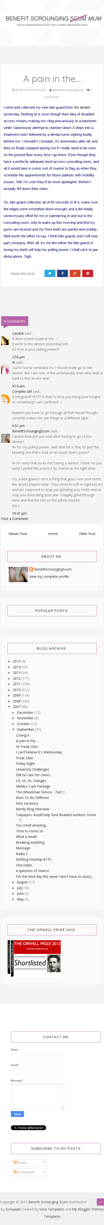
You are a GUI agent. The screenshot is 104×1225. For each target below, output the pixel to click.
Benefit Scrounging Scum (48, 1202)
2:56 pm (18, 357)
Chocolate (24, 865)
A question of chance (32, 870)
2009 (17, 695)
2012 (17, 678)
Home (53, 533)
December (25, 712)
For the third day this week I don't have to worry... (54, 876)
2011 (17, 684)
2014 (17, 667)
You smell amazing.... (32, 825)
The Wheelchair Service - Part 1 (40, 792)
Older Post (87, 533)
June (21, 893)
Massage (23, 848)
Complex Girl (22, 391)
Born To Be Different (32, 797)
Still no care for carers (33, 775)
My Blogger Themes (88, 1209)
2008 (17, 701)
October (24, 723)
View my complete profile (49, 576)
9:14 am (18, 386)
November (26, 718)
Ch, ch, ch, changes (31, 780)
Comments (25, 1172)
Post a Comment (14, 518)
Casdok (18, 333)
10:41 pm (19, 513)
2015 (17, 661)
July (20, 888)
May (21, 899)
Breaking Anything (30, 842)
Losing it (22, 735)
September (26, 729)
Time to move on (29, 831)
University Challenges (32, 769)
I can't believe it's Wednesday (39, 752)
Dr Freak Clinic (27, 746)
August (23, 882)
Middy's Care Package (33, 786)
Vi (13, 362)
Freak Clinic (25, 758)
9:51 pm (18, 425)
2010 (17, 689)
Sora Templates (51, 1209)
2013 (17, 672)
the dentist (82, 107)
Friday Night (25, 763)
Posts (21, 1163)
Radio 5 (22, 853)
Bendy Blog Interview (32, 809)
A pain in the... (26, 740)
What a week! (26, 836)
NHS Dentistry (27, 803)
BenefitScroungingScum (31, 431)
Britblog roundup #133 (33, 859)
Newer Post (17, 533)
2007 (17, 706)
